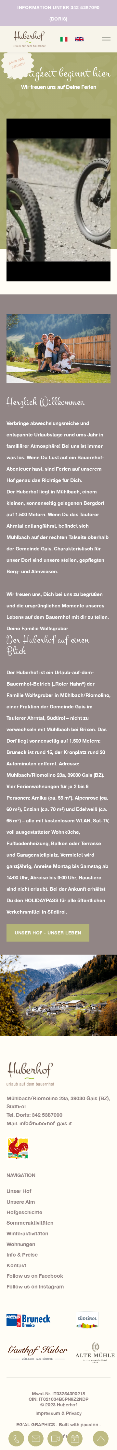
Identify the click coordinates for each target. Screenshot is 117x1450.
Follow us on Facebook (34, 1275)
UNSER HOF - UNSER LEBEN (48, 932)
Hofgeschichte (24, 1212)
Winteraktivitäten (27, 1233)
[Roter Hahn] (17, 1148)
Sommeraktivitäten (29, 1222)
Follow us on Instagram (35, 1286)
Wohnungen (20, 1244)
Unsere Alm (20, 1202)
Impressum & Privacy (58, 1413)
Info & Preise (22, 1254)
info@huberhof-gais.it (46, 1123)
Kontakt (16, 1265)
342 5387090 (47, 1115)
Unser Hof (18, 1191)
